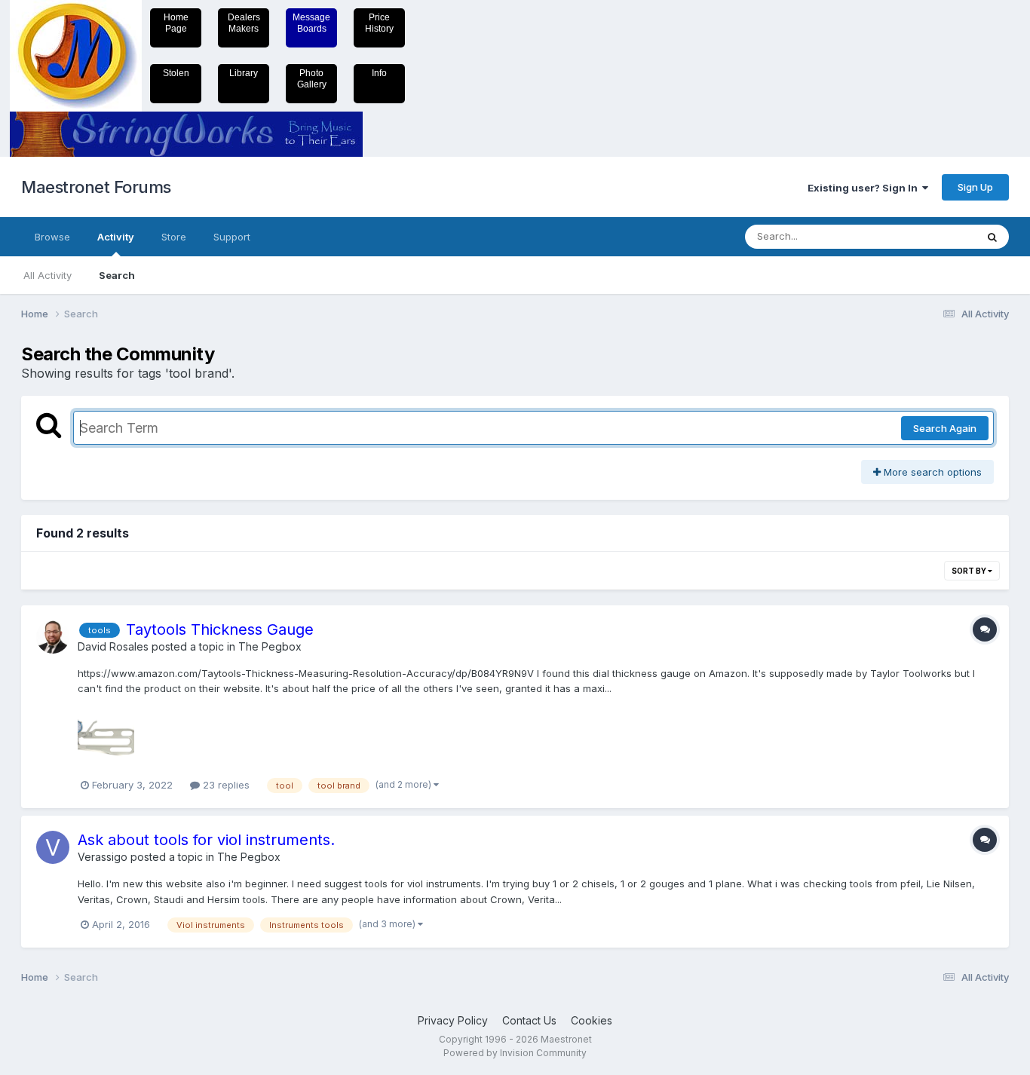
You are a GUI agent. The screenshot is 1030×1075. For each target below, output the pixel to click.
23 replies (225, 785)
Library (243, 73)
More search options (931, 472)
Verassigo (102, 856)
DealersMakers (244, 23)
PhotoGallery (311, 79)
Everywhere (929, 236)
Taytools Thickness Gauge (220, 629)
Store (173, 237)
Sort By (970, 570)
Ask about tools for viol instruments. (206, 840)
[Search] (992, 237)
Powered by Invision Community (515, 1052)
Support (231, 237)
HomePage (176, 23)
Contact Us (529, 1020)
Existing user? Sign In (865, 188)
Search (117, 275)
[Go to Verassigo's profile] (52, 847)
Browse (52, 237)
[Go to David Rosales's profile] (52, 637)
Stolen (176, 73)
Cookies (591, 1020)
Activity (115, 237)
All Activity (47, 275)
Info (379, 73)
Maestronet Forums (96, 187)
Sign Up (975, 187)
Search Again (944, 428)
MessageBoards (311, 23)
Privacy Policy (453, 1020)
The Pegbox (270, 646)
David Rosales (113, 646)
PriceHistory (379, 23)
